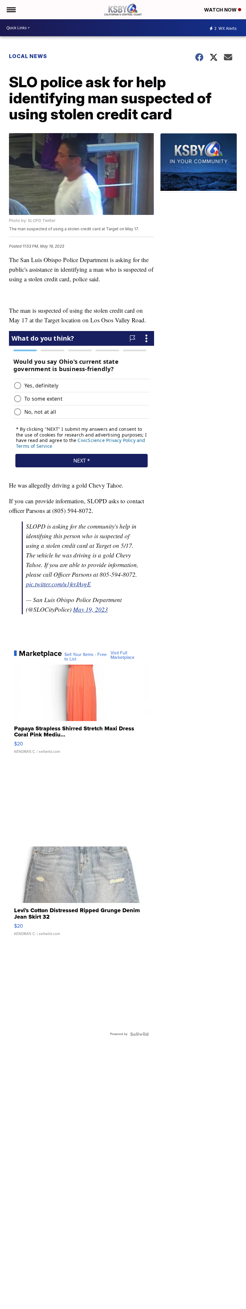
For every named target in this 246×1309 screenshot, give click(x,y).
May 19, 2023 (90, 609)
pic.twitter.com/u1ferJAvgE (58, 584)
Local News (28, 56)
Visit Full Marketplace (123, 655)
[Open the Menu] (11, 9)
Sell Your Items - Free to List (85, 656)
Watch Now (221, 10)
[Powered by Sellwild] (139, 1034)
